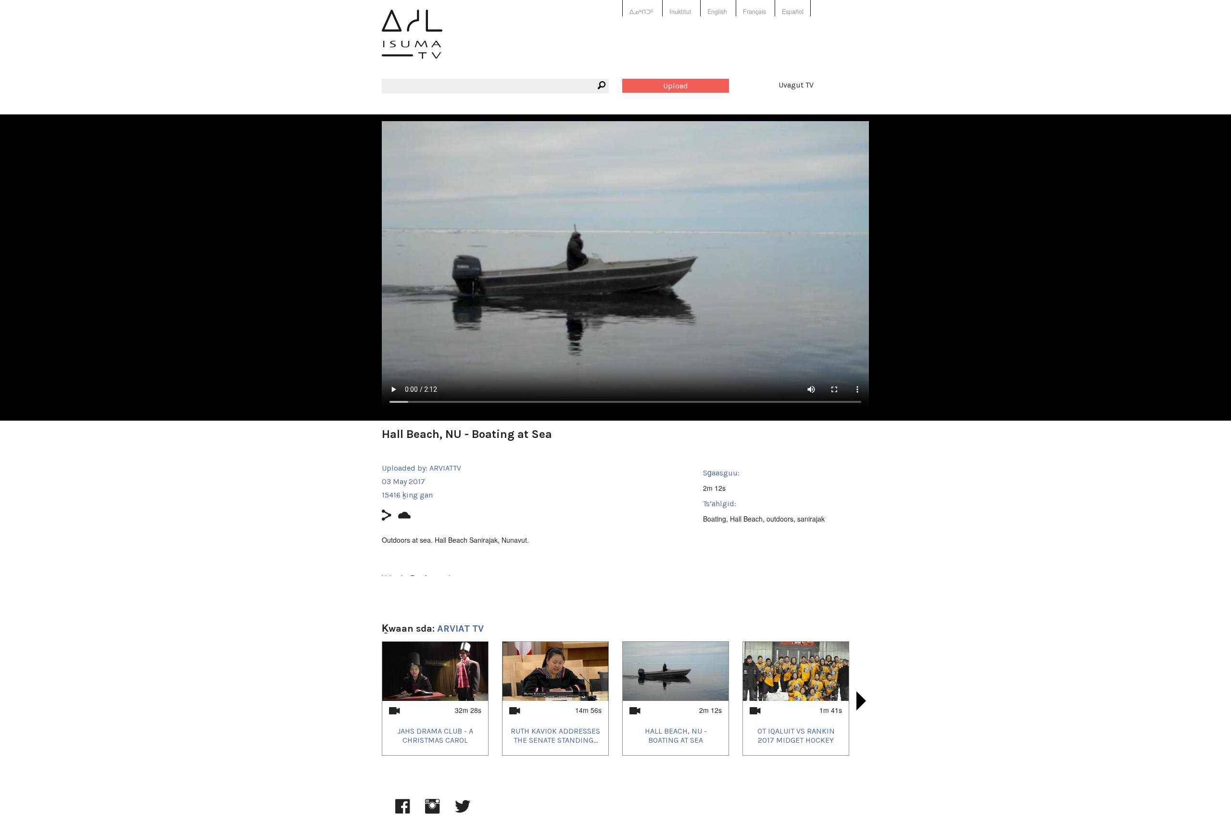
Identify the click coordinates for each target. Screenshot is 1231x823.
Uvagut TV (796, 84)
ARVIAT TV (460, 628)
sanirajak (811, 519)
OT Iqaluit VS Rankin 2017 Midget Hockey (796, 735)
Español (793, 11)
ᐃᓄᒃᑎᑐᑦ (641, 11)
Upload (675, 85)
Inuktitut (680, 11)
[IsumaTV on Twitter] (462, 811)
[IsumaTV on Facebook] (402, 811)
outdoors (779, 519)
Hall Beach (746, 519)
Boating (714, 519)
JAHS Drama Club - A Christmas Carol (435, 735)
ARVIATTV (445, 468)
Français (754, 11)
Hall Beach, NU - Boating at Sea (676, 735)
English (717, 11)
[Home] (412, 41)
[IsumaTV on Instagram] (432, 811)
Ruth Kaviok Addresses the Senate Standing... (555, 735)
